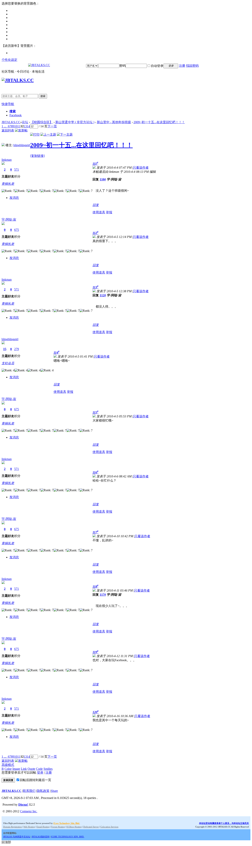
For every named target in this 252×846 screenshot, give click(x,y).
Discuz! (23, 804)
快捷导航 (8, 104)
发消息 (14, 197)
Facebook (15, 115)
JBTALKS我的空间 (40, 836)
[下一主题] (65, 134)
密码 (122, 65)
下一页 (52, 126)
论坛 (25, 122)
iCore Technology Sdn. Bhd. (66, 823)
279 (16, 349)
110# (103, 179)
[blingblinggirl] (3, 145)
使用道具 (99, 212)
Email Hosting (43, 827)
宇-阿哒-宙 (9, 219)
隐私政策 (43, 790)
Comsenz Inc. (28, 811)
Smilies (48, 768)
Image (16, 768)
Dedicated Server (91, 827)
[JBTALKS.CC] (39, 65)
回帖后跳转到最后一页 (35, 780)
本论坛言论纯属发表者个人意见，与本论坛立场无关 (224, 823)
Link (24, 768)
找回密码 (192, 65)
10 (15, 126)
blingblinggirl (21, 145)
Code (39, 768)
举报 (109, 212)
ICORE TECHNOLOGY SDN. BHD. (67, 836)
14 (28, 126)
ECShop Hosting (74, 827)
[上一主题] (48, 134)
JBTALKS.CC (11, 122)
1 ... (4, 126)
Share (54, 790)
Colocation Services (109, 827)
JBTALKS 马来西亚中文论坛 (16, 836)
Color (8, 768)
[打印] (35, 134)
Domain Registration (12, 827)
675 (16, 229)
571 (16, 169)
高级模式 (8, 764)
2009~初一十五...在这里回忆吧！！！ (159, 122)
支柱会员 (8, 363)
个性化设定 (9, 59)
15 (4, 349)
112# (103, 295)
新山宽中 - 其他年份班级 (114, 122)
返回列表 (8, 130)
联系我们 (29, 790)
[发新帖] (21, 130)
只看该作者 (141, 167)
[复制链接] (37, 155)
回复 (96, 205)
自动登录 (157, 65)
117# (103, 594)
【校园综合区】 (42, 122)
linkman (7, 159)
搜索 (42, 96)
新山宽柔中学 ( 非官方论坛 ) (74, 122)
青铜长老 (8, 183)
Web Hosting (29, 827)
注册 (182, 65)
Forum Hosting (58, 827)
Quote (31, 768)
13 (25, 126)
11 (18, 126)
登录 (40, 772)
